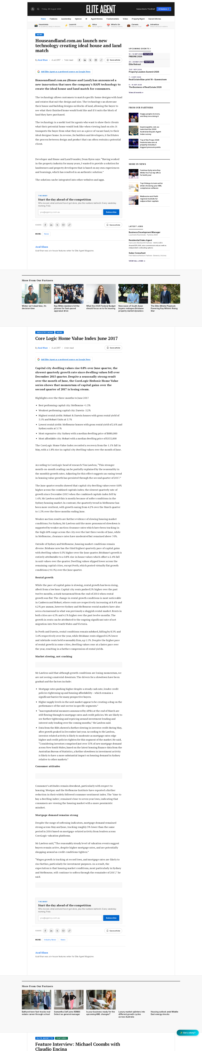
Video (125, 19)
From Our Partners (141, 107)
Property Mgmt (138, 19)
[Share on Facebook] (79, 60)
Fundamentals (112, 19)
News (43, 19)
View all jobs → (137, 261)
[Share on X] (90, 60)
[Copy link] (101, 60)
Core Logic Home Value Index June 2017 (76, 338)
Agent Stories (97, 19)
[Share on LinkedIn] (85, 60)
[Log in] (33, 9)
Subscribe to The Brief (145, 9)
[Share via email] (96, 60)
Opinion (78, 19)
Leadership (66, 19)
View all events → (136, 92)
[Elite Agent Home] (101, 9)
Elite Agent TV (45, 1038)
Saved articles (154, 19)
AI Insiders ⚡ (163, 9)
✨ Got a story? (187, 1032)
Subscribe (111, 212)
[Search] (38, 9)
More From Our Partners (37, 280)
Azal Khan (43, 60)
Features (53, 19)
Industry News (45, 332)
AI (86, 19)
